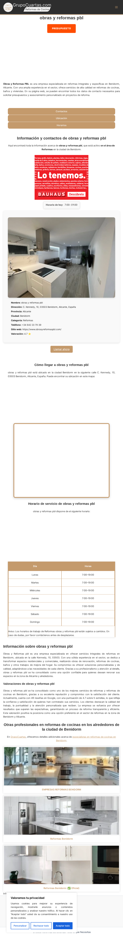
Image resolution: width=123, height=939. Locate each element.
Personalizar (20, 925)
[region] (41, 913)
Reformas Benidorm (61, 838)
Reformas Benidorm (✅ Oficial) (61, 888)
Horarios (61, 125)
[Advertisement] (61, 58)
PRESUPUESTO (61, 28)
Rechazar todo (41, 925)
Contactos (61, 111)
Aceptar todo (63, 925)
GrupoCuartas (18, 736)
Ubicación (61, 118)
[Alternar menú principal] (116, 7)
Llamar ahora (62, 349)
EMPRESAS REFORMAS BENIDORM (61, 789)
